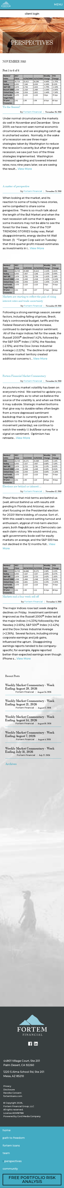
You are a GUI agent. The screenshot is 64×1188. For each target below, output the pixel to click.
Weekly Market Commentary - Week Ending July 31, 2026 (29, 750)
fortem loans (11, 1145)
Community (10, 1168)
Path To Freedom (14, 1137)
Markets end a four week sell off (21, 596)
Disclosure (9, 1089)
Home (7, 1130)
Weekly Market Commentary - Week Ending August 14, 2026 (29, 718)
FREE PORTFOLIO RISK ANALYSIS (32, 1179)
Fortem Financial (32, 112)
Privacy (7, 1086)
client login (32, 13)
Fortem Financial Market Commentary (24, 375)
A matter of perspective (16, 186)
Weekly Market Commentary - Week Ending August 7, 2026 (29, 734)
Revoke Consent (12, 1093)
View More (25, 168)
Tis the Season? (11, 107)
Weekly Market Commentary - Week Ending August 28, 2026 (29, 686)
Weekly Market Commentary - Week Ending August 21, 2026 (29, 702)
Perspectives (13, 1161)
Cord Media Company (29, 1116)
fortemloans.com (12, 1096)
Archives (11, 764)
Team (6, 1153)
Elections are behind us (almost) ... (22, 486)
